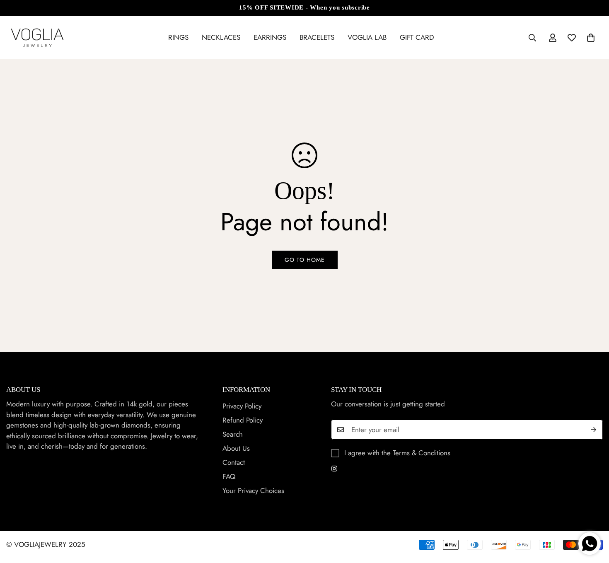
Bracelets (317, 37)
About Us (236, 449)
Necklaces (221, 37)
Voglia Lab (367, 37)
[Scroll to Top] (592, 517)
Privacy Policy (241, 406)
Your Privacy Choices (253, 491)
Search (232, 435)
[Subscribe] (594, 430)
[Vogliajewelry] (37, 37)
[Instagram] (334, 468)
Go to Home (305, 260)
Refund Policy (242, 420)
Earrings (270, 37)
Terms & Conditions (421, 453)
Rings (178, 37)
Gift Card (417, 37)
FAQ (228, 477)
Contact (233, 463)
